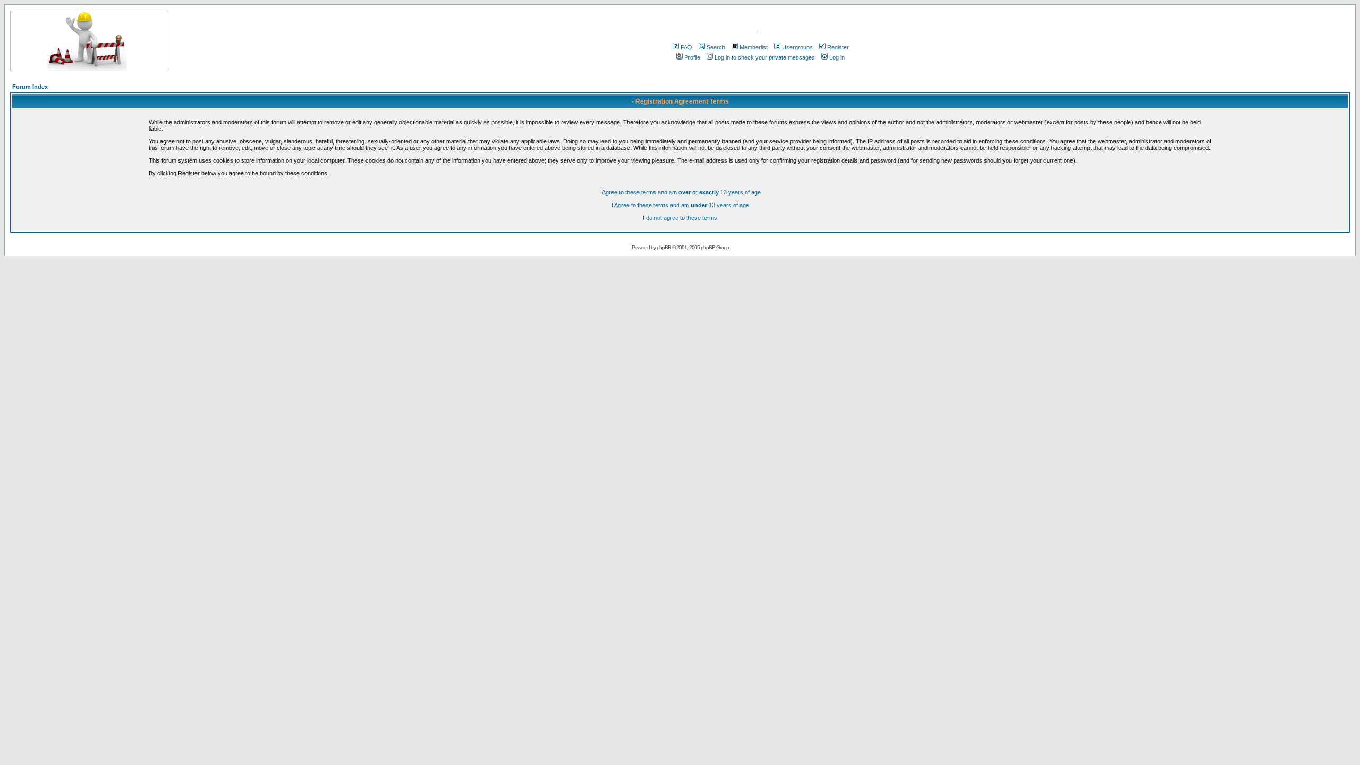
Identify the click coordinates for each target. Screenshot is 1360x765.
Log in (837, 57)
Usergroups (797, 47)
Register (838, 47)
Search (716, 47)
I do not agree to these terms (680, 218)
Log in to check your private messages (765, 57)
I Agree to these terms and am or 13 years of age (680, 192)
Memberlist (754, 47)
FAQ (686, 47)
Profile (692, 57)
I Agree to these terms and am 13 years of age (680, 205)
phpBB (664, 247)
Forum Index (30, 86)
